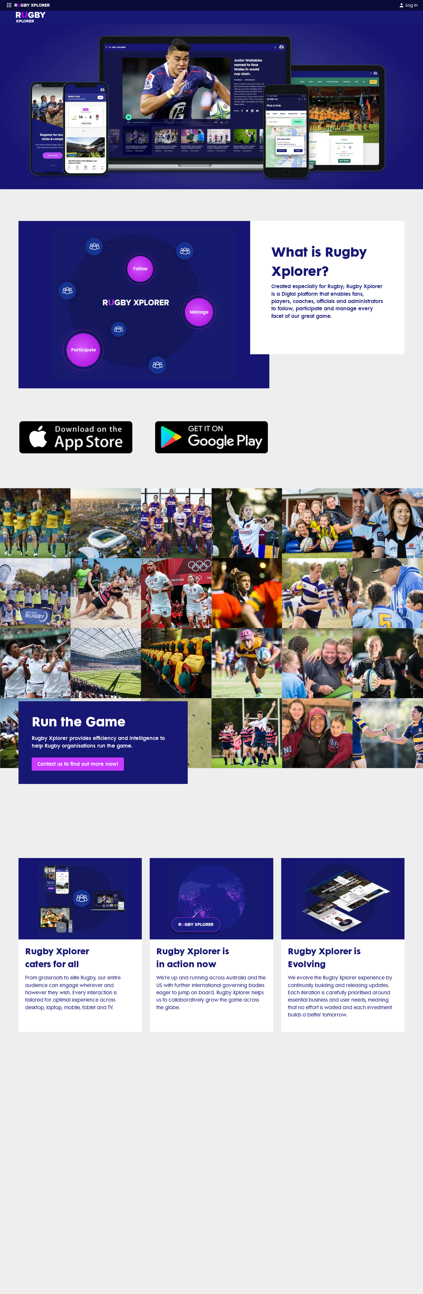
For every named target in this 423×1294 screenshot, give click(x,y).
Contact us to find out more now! (77, 764)
